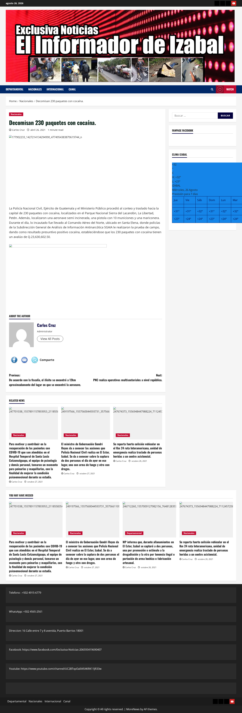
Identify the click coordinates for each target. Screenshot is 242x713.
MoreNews (133, 709)
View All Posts (50, 339)
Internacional (55, 89)
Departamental (14, 89)
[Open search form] (212, 89)
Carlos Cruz (18, 129)
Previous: (45, 380)
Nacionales (35, 89)
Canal (72, 89)
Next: (127, 377)
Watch (230, 89)
